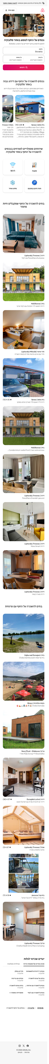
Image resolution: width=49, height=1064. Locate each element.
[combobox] (23, 51)
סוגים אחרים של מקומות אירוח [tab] (33, 964)
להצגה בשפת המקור (10, 3)
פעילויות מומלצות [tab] (13, 964)
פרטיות (26, 1052)
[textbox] (34, 60)
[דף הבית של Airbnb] (42, 10)
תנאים (20, 1052)
